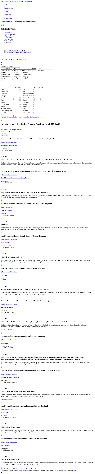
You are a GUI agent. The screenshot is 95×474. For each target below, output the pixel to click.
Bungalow (17, 77)
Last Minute (8, 32)
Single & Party (8, 36)
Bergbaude (6, 74)
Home (6, 4)
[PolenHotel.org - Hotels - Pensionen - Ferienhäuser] (16, 1)
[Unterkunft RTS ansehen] (9, 142)
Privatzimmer (7, 77)
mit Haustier (6, 79)
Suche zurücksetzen (36, 117)
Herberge (25, 72)
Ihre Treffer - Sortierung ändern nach (11, 129)
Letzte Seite (34, 469)
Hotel (4, 72)
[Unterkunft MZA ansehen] (9, 340)
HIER (74, 470)
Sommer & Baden (9, 34)
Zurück (9, 469)
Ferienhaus (17, 74)
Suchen (3, 117)
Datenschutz (8, 18)
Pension (16, 72)
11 (24, 469)
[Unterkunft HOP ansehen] (9, 442)
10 (22, 469)
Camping (25, 77)
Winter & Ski (8, 37)
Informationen (8, 8)
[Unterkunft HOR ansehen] (9, 239)
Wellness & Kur (9, 41)
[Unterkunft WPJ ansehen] (9, 207)
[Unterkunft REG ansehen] (9, 175)
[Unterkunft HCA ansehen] (9, 409)
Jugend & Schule (9, 39)
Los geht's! (4, 135)
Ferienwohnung (27, 74)
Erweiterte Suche (12, 117)
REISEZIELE (22, 59)
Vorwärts (28, 469)
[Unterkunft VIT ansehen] (9, 272)
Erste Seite (4, 469)
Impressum (7, 14)
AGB (6, 11)
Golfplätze (7, 42)
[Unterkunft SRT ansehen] (9, 374)
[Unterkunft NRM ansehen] (9, 304)
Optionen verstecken (23, 117)
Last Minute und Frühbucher (22, 79)
